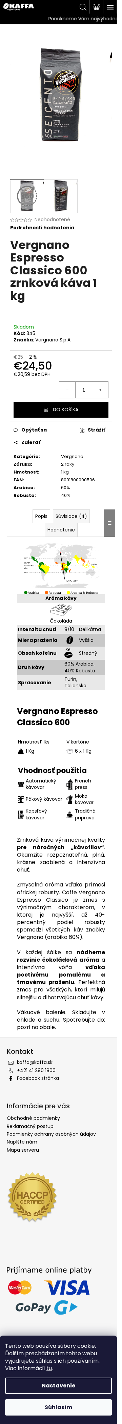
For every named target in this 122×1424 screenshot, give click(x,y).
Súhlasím (58, 1407)
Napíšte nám (22, 1141)
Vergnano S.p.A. (53, 339)
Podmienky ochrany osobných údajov (51, 1134)
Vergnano (72, 456)
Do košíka (65, 409)
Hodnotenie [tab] (61, 529)
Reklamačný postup (30, 1126)
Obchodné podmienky (33, 1118)
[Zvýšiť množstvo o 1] (100, 390)
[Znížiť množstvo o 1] (67, 390)
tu (49, 1368)
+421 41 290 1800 (36, 1070)
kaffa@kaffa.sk (35, 1062)
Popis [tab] (41, 516)
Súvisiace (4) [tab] (71, 516)
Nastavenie (58, 1385)
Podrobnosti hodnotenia (42, 228)
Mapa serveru (23, 1150)
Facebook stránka (38, 1078)
